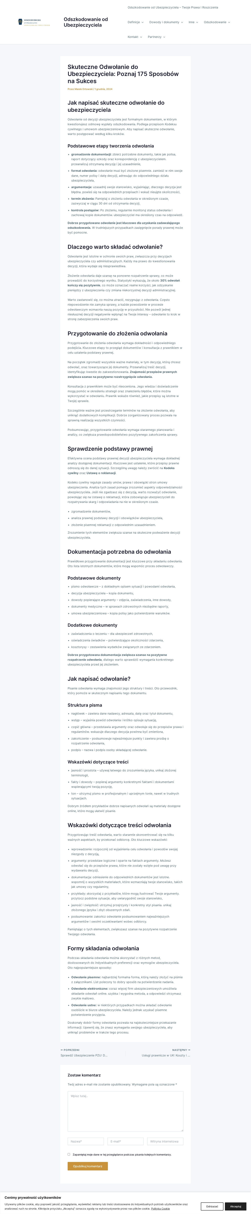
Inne (191, 22)
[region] (125, 1203)
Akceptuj (235, 1206)
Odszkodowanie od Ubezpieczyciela (86, 22)
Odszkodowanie (215, 22)
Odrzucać (212, 1206)
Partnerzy (155, 37)
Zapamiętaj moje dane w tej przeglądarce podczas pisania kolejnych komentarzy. (122, 1154)
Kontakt (133, 37)
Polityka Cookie (160, 1208)
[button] (142, 22)
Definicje (134, 22)
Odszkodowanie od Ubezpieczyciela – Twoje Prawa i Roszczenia (173, 7)
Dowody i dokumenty (164, 22)
